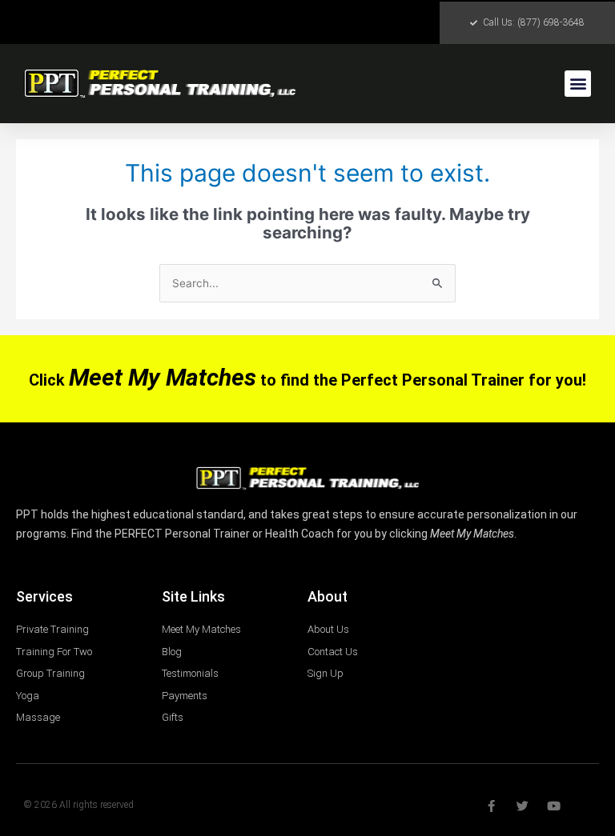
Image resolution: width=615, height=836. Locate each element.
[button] (578, 83)
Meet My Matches (162, 377)
